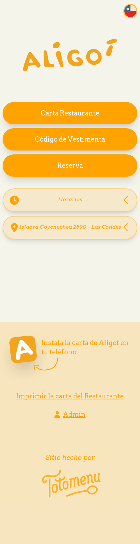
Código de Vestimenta (70, 139)
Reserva (70, 165)
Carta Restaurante (70, 113)
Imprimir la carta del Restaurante (70, 396)
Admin (74, 414)
